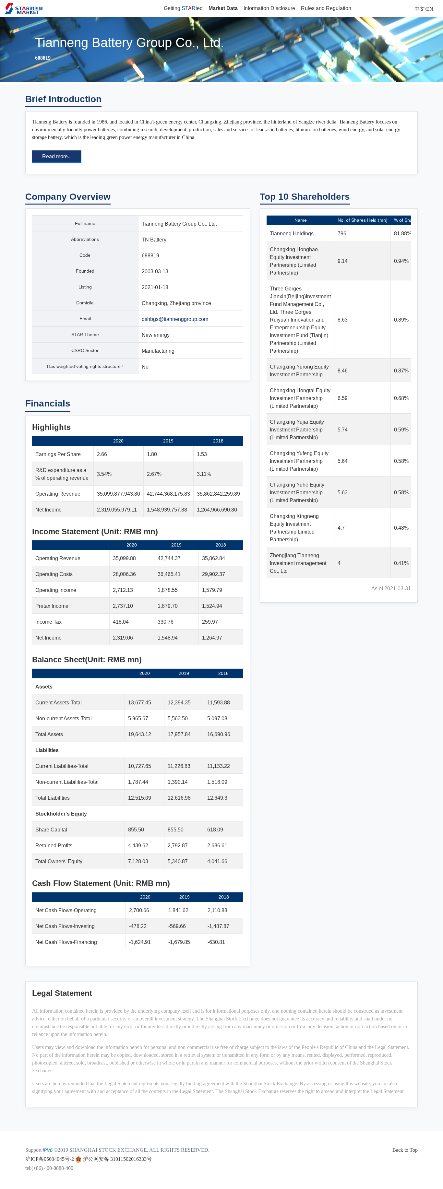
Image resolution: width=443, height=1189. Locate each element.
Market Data (223, 8)
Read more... (57, 156)
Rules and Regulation (326, 8)
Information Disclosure (269, 8)
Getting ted (183, 8)
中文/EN (423, 9)
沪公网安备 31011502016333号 (117, 1159)
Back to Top (405, 1150)
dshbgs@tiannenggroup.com (175, 319)
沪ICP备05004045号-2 (49, 1159)
